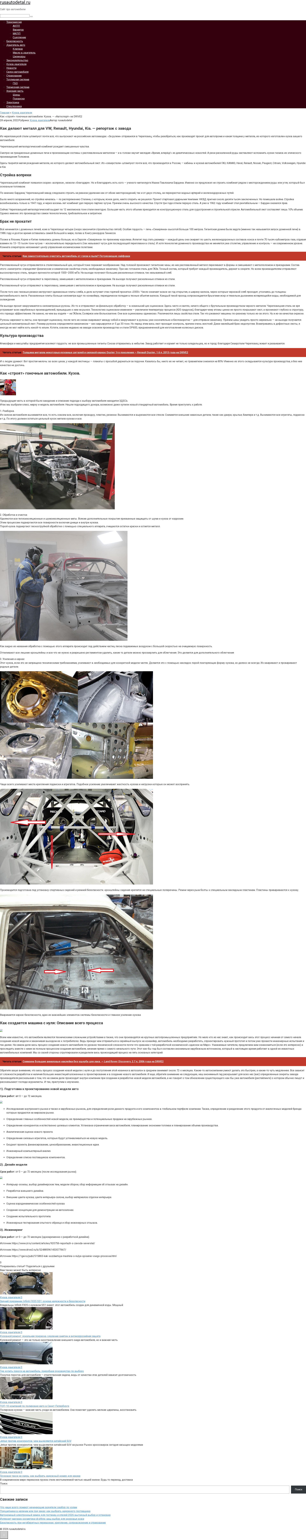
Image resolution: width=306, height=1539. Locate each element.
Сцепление (19, 37)
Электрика (12, 102)
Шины (16, 94)
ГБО (15, 83)
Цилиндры (19, 56)
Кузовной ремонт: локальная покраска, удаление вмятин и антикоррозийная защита (50, 1336)
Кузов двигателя (16, 64)
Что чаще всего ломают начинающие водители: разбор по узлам (38, 1507)
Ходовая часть (14, 91)
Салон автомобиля (17, 71)
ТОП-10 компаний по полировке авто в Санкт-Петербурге (34, 1406)
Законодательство (17, 60)
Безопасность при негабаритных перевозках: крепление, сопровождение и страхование (53, 1522)
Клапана (18, 48)
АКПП (16, 25)
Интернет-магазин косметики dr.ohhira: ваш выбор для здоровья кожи (42, 1518)
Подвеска (19, 98)
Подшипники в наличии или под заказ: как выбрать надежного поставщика (45, 1511)
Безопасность (14, 41)
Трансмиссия (14, 22)
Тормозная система (17, 87)
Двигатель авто (15, 45)
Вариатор (18, 29)
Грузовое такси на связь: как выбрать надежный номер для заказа (40, 1475)
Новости (11, 68)
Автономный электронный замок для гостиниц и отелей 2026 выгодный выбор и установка (55, 1515)
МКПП (17, 33)
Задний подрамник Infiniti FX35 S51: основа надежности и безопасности (42, 1301)
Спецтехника (14, 106)
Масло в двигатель (24, 52)
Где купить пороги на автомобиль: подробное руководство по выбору (42, 1371)
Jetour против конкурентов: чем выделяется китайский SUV (35, 1440)
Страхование (14, 75)
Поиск (3, 1483)
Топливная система (17, 79)
